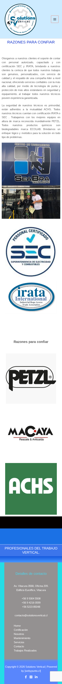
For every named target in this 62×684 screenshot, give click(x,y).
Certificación (21, 630)
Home (17, 625)
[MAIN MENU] (55, 19)
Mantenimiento (22, 638)
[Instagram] (31, 676)
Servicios (19, 642)
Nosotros (19, 634)
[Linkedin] (36, 676)
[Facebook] (25, 676)
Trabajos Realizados (25, 650)
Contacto (19, 646)
